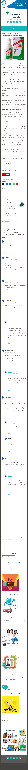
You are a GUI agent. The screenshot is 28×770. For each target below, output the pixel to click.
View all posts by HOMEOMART (10, 215)
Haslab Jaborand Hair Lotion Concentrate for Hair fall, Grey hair (14, 223)
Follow (4, 687)
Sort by (3, 549)
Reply (6, 252)
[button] (10, 736)
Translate (12, 558)
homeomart (10, 322)
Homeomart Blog (14, 17)
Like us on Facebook (14, 562)
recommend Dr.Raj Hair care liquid (15, 333)
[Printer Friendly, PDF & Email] (7, 179)
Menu (14, 28)
